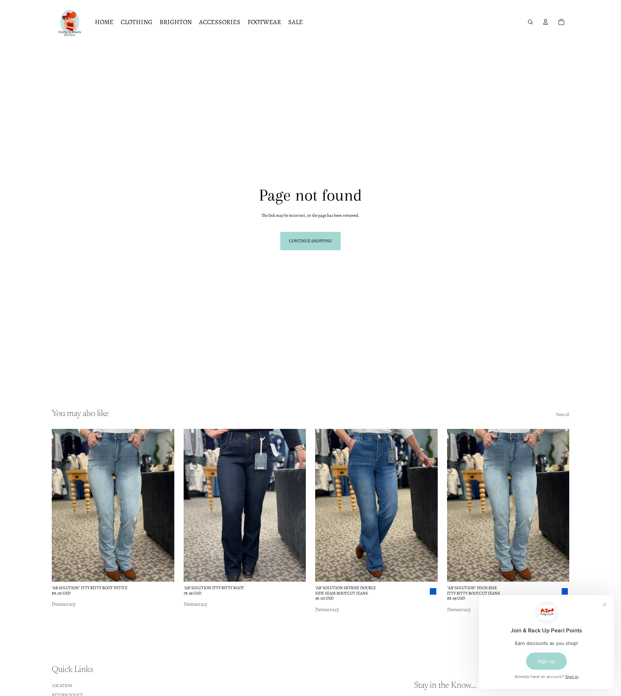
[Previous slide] (62, 505)
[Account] (545, 22)
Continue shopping (310, 241)
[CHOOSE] (163, 570)
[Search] (530, 22)
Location (62, 685)
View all (562, 414)
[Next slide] (163, 505)
